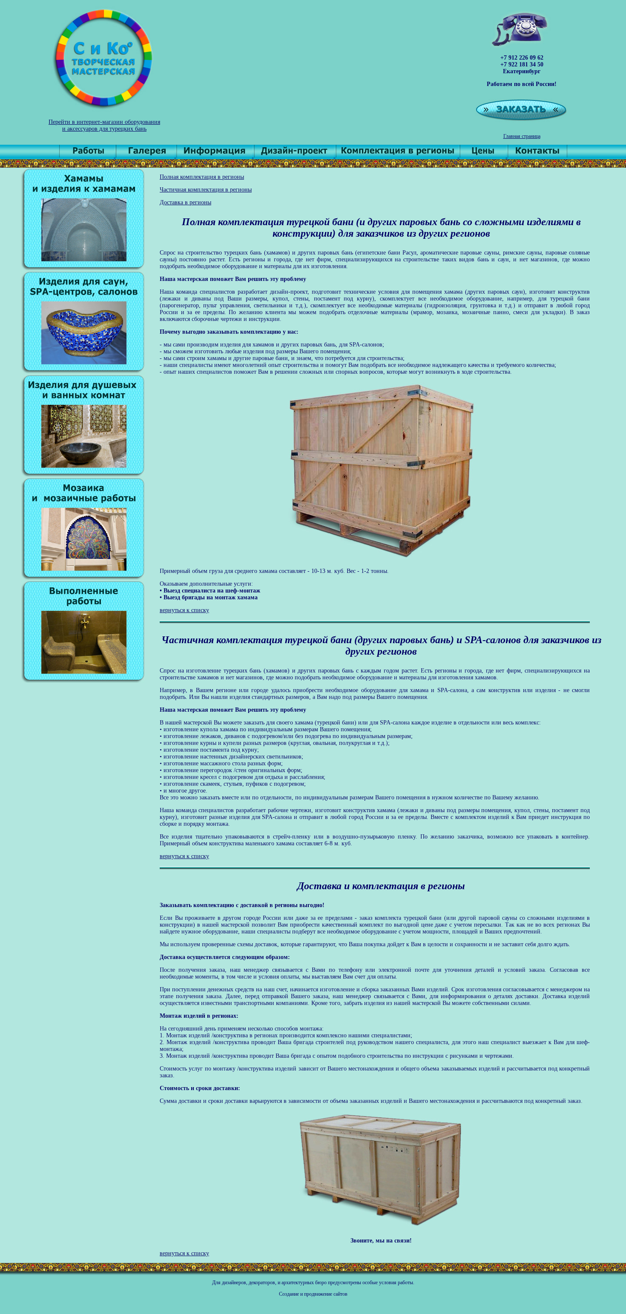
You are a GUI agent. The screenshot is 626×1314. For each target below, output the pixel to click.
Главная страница (521, 136)
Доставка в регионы (185, 202)
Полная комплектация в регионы (202, 177)
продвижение (318, 1294)
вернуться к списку (184, 610)
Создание (289, 1294)
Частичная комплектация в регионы (206, 189)
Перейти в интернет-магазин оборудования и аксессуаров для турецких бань (104, 125)
